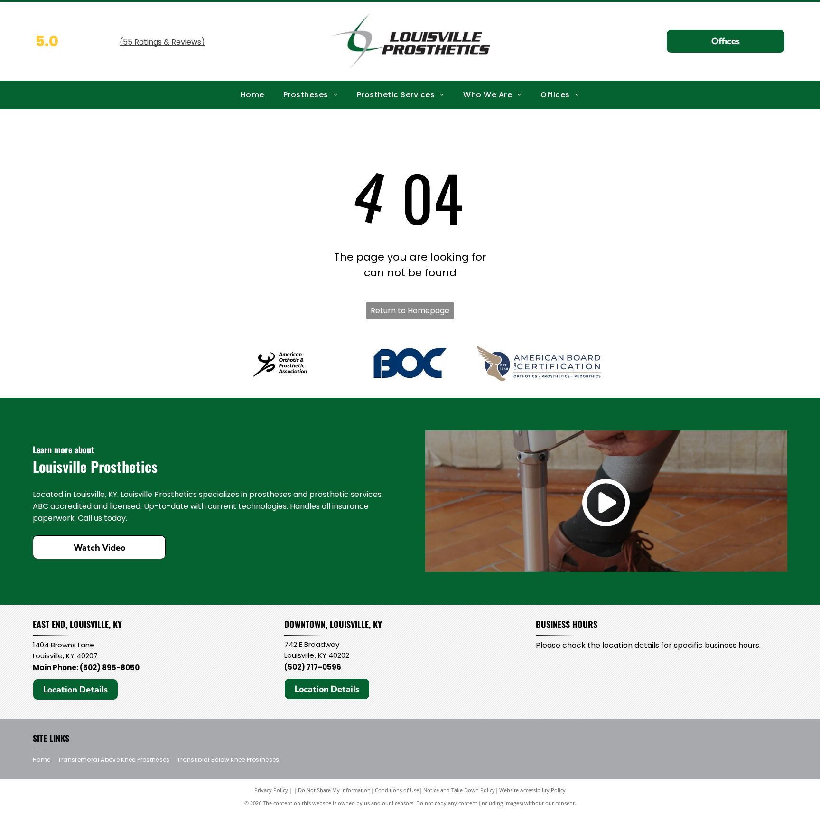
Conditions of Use (397, 790)
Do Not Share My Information (334, 790)
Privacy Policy (271, 790)
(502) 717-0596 (312, 667)
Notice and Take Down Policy (459, 790)
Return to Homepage (410, 310)
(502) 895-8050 (110, 668)
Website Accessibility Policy (532, 790)
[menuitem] (252, 94)
